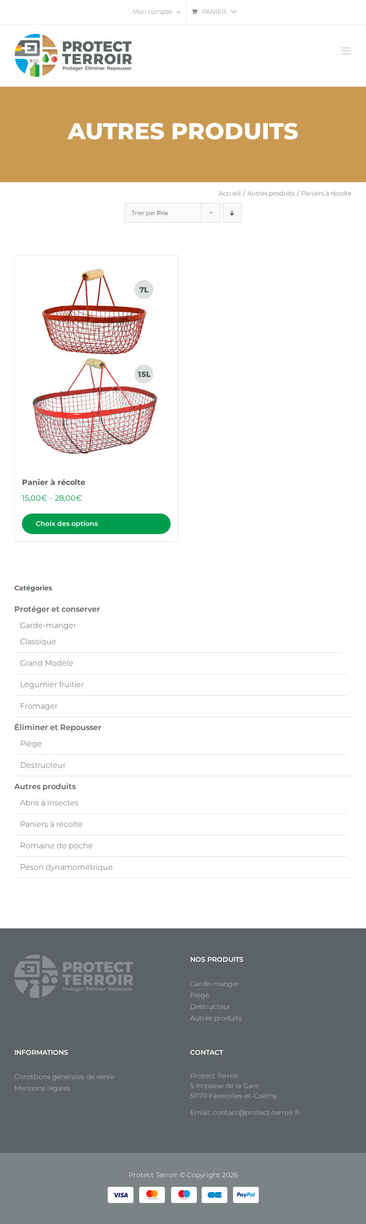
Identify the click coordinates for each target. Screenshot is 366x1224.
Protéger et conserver (57, 609)
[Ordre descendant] (232, 213)
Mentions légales (42, 1088)
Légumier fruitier (52, 684)
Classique (38, 641)
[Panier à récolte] (96, 362)
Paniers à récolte (51, 824)
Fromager (39, 705)
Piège (31, 743)
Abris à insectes (49, 802)
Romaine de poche (56, 845)
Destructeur (43, 765)
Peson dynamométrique (66, 867)
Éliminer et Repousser (58, 727)
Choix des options (67, 523)
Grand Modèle (46, 663)
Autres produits (45, 786)
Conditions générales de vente (64, 1076)
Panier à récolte (53, 482)
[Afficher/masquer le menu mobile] (347, 51)
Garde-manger (48, 625)
